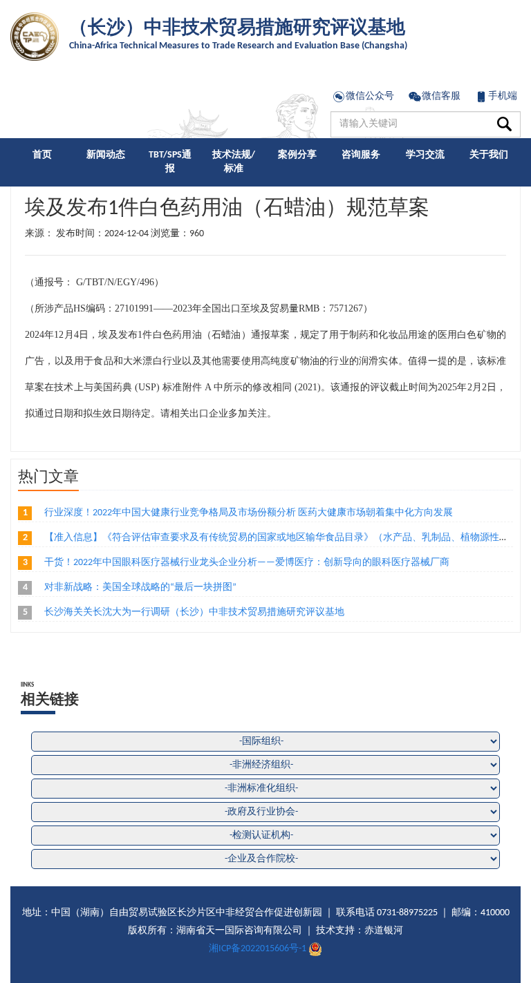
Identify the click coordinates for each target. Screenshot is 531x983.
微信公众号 (370, 96)
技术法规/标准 (233, 162)
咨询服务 (361, 155)
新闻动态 (105, 155)
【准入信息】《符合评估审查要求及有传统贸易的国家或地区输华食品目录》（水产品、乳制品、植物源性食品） (286, 538)
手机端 (502, 96)
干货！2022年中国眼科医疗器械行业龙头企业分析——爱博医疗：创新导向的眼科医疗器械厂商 (246, 562)
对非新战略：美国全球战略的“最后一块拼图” (140, 587)
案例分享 (297, 155)
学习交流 (425, 155)
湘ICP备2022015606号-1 (257, 949)
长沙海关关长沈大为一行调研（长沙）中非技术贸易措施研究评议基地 (194, 612)
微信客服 (441, 96)
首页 (42, 155)
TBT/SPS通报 (170, 162)
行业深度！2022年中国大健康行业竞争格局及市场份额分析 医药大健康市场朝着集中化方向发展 (248, 513)
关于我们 (488, 155)
